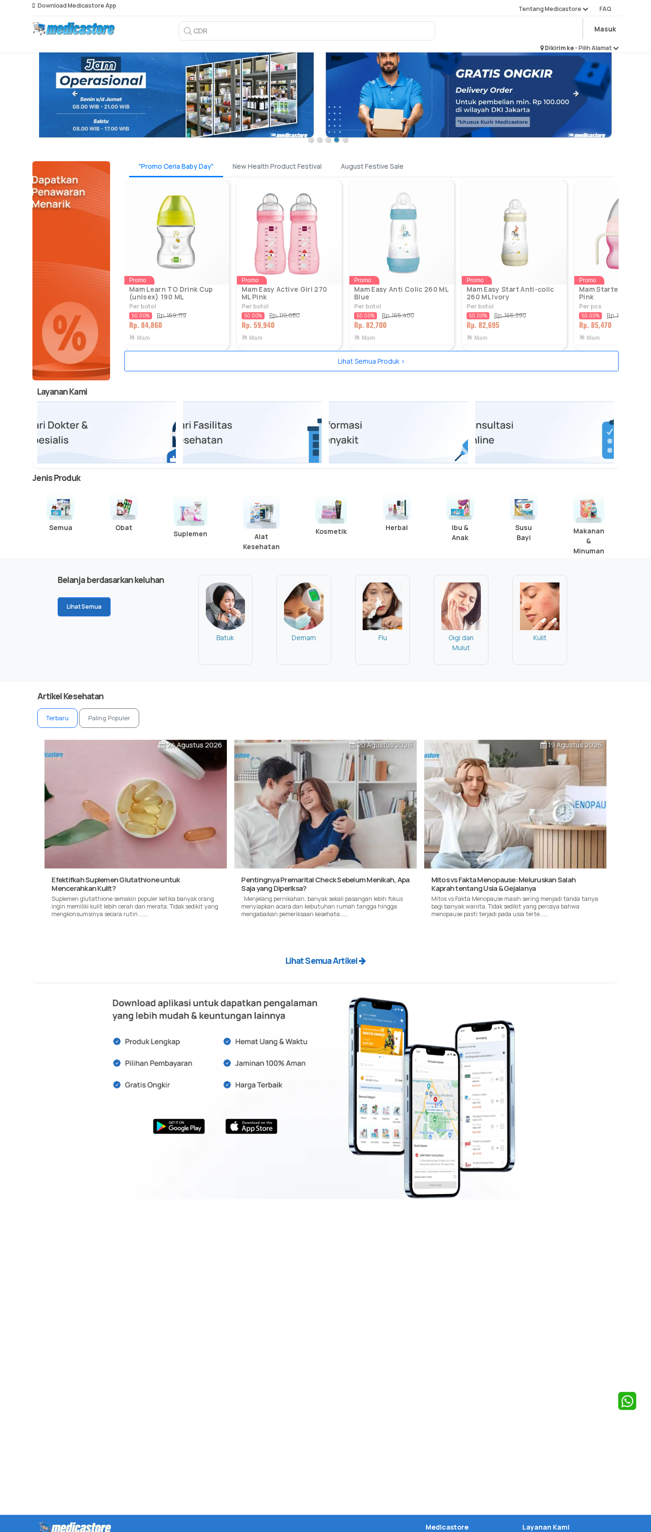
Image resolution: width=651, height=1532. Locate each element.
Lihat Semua (84, 607)
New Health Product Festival (277, 166)
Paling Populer (109, 718)
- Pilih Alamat (594, 48)
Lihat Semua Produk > (371, 361)
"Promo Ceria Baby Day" (176, 166)
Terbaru (57, 718)
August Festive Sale (372, 166)
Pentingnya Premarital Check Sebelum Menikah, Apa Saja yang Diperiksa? (325, 884)
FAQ (605, 9)
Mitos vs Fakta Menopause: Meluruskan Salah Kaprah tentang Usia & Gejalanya (503, 884)
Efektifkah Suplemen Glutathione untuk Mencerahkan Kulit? (115, 884)
